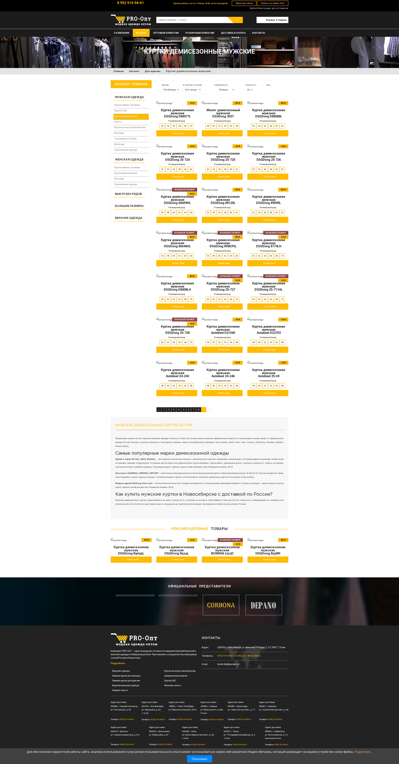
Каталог (141, 33)
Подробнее (118, 663)
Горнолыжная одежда (125, 150)
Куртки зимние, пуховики (127, 105)
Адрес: (205, 647)
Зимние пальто (120, 690)
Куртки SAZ (170, 680)
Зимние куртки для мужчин (126, 680)
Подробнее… (363, 752)
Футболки (119, 144)
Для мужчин (153, 71)
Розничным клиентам (199, 33)
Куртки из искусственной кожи (130, 127)
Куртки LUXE (120, 110)
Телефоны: (207, 656)
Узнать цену (133, 559)
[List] (272, 89)
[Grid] (268, 89)
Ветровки (119, 133)
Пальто (118, 122)
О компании (121, 33)
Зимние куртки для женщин (126, 676)
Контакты (258, 33)
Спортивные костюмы (125, 138)
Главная (119, 71)
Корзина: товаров (276, 20)
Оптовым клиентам (166, 33)
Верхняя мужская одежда (125, 685)
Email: (205, 664)
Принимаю (199, 759)
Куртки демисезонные (125, 116)
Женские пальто (172, 685)
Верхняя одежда (121, 671)
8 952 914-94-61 (130, 3)
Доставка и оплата (233, 33)
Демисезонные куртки (175, 676)
